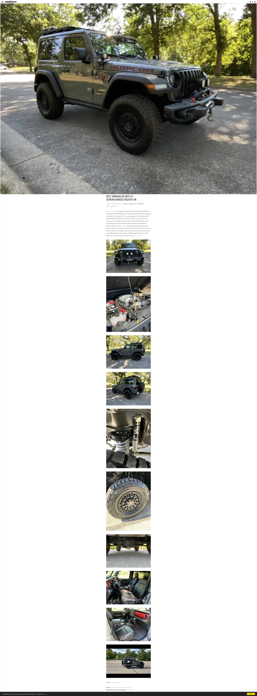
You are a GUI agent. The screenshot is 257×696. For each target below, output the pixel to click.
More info (44, 694)
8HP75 (124, 226)
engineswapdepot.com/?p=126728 (121, 687)
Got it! (251, 694)
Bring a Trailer (137, 235)
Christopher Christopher (115, 204)
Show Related (130, 690)
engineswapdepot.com (111, 206)
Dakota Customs (111, 211)
